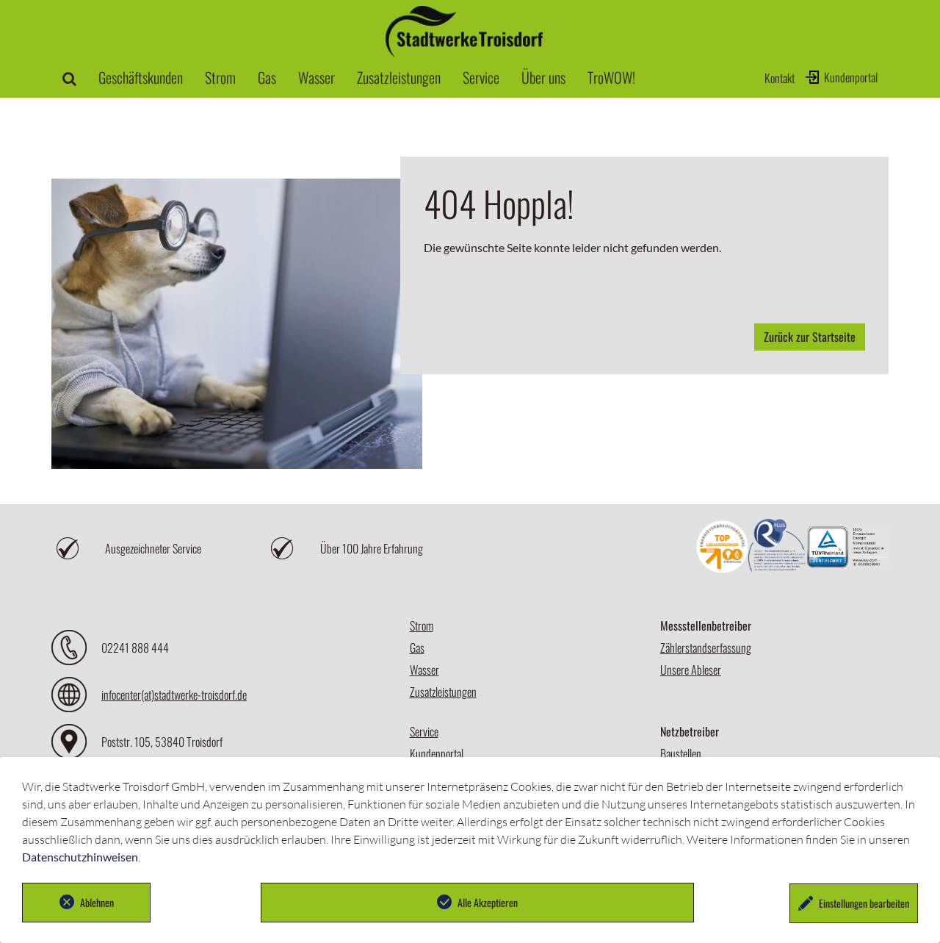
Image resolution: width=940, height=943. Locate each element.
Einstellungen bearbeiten (864, 903)
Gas (417, 647)
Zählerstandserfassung (705, 647)
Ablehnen (97, 902)
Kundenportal (851, 77)
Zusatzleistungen (443, 691)
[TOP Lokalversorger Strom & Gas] (722, 548)
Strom (421, 625)
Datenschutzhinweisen (80, 857)
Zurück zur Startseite (810, 336)
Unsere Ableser (690, 669)
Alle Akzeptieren (488, 902)
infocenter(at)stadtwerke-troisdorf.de (174, 694)
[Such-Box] (69, 77)
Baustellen (680, 753)
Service (424, 731)
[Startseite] (464, 50)
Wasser (424, 669)
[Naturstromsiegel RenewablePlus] (777, 548)
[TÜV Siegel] (848, 548)
